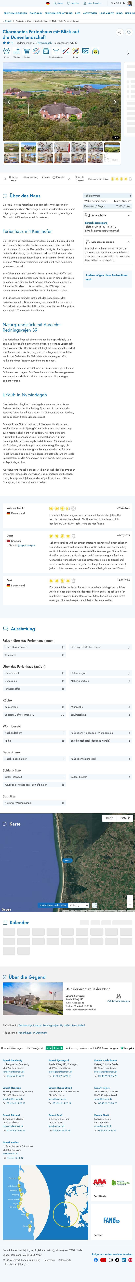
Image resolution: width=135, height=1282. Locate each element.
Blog (119, 13)
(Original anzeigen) (26, 545)
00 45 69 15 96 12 (83, 1006)
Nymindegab (45, 43)
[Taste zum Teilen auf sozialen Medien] (120, 32)
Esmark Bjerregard (96, 223)
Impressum (49, 1260)
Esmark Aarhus (11, 1142)
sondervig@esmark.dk (13, 1071)
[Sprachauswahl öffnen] (48, 3)
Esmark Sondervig (12, 1060)
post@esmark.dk (10, 1153)
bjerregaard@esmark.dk (84, 1009)
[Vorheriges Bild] (8, 102)
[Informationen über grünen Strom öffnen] (94, 53)
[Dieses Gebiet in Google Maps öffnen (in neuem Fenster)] (6, 910)
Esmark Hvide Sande (105, 1060)
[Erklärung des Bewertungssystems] (8, 43)
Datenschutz (64, 1260)
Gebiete (23, 1025)
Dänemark (36, 13)
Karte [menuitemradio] (109, 818)
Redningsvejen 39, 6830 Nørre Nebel (64, 1025)
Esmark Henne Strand (60, 1087)
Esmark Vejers (101, 1087)
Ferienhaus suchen (15, 13)
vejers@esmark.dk (103, 1099)
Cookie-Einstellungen (16, 1264)
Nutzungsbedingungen (125, 911)
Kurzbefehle (65, 911)
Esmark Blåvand (11, 1115)
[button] (67, 860)
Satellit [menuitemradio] (125, 818)
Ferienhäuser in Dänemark (32, 1033)
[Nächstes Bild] (128, 53)
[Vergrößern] (130, 898)
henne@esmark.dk (57, 1099)
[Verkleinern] (130, 904)
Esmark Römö (101, 1115)
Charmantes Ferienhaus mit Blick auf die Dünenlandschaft (53, 21)
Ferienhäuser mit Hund (59, 13)
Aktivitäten (90, 13)
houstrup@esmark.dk (13, 1099)
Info (78, 13)
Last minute (107, 13)
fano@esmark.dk (57, 1126)
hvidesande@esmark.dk (105, 1071)
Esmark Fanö (55, 1115)
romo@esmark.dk (102, 1126)
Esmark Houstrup (12, 1087)
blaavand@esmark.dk (13, 1126)
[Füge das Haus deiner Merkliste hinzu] (129, 32)
